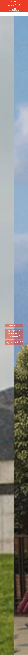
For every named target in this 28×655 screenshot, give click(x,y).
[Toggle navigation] (26, 14)
